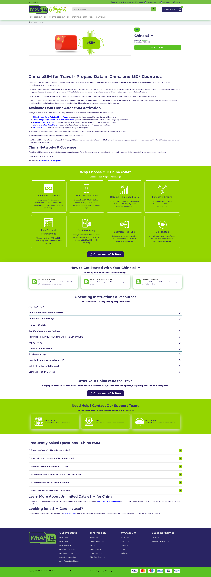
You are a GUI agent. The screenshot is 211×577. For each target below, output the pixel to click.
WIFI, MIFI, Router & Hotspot (44, 366)
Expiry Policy (35, 342)
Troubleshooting (37, 354)
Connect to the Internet (41, 348)
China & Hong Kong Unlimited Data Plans (50, 117)
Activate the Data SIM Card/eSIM (46, 312)
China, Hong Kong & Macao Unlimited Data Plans (53, 119)
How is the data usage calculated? (46, 360)
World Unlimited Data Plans (45, 125)
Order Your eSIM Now (107, 254)
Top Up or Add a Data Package (44, 331)
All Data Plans (39, 127)
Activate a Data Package (41, 318)
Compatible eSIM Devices (42, 371)
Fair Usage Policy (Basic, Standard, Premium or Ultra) (56, 336)
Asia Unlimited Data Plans (44, 122)
